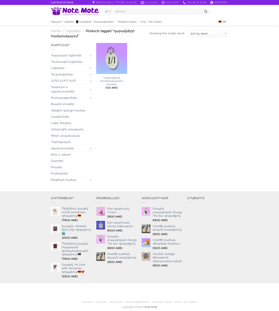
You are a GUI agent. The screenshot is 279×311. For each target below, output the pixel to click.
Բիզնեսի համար (126, 21)
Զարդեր (57, 160)
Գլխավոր (56, 21)
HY (224, 21)
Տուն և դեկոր (61, 154)
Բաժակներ (59, 173)
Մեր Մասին (154, 21)
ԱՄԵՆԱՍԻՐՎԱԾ (63, 80)
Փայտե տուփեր (62, 104)
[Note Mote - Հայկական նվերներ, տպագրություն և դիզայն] (75, 11)
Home (56, 31)
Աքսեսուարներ (62, 148)
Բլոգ (143, 21)
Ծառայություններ (103, 21)
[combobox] (222, 22)
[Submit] (206, 12)
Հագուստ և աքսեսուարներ (63, 89)
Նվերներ (69, 21)
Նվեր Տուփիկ (61, 123)
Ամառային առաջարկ (67, 129)
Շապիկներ (85, 21)
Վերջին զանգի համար (68, 110)
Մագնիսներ (60, 116)
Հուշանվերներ (62, 74)
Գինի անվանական (65, 135)
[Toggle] (90, 55)
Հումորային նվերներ (67, 61)
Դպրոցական (61, 142)
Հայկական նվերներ (66, 55)
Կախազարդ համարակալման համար (111, 81)
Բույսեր (56, 167)
